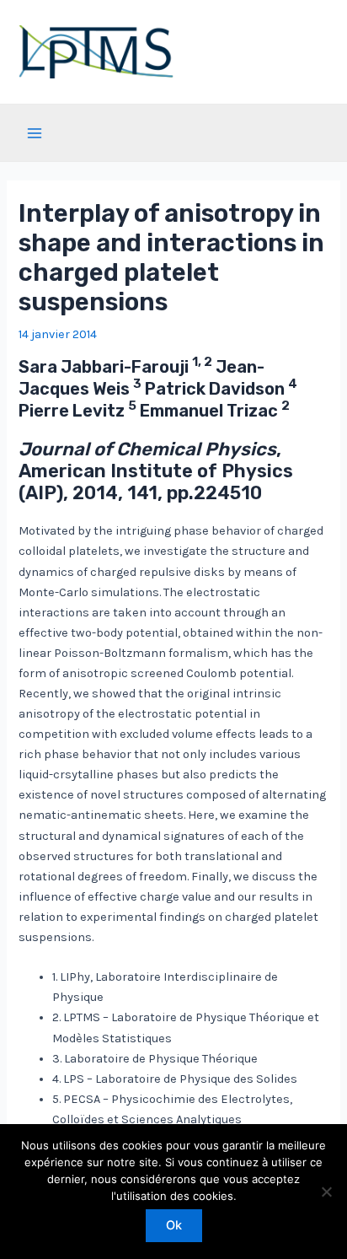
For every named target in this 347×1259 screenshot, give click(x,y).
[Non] (326, 1191)
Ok (174, 1225)
